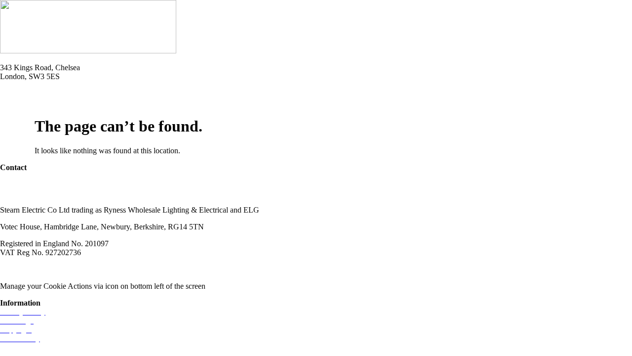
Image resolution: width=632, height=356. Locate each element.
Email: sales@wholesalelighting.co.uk (59, 102)
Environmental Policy (157, 269)
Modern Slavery (25, 269)
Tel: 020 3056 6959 (30, 93)
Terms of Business (87, 269)
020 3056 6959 (23, 184)
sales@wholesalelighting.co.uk (48, 193)
